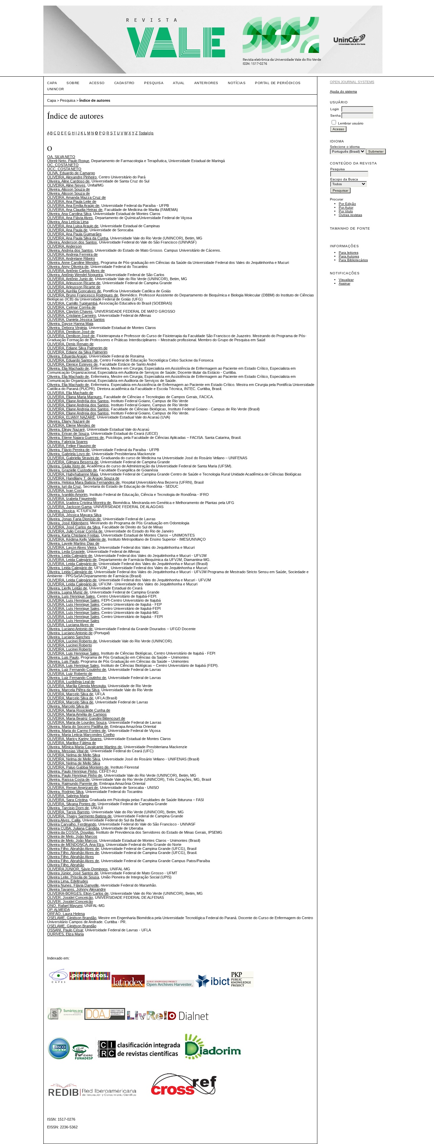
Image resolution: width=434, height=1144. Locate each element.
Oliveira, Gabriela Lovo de (68, 454)
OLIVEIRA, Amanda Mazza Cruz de (76, 197)
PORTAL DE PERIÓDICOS (277, 83)
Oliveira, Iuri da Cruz (64, 486)
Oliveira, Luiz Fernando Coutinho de (76, 669)
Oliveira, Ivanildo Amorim (67, 494)
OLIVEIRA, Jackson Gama (69, 507)
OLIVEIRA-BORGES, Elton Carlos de (77, 893)
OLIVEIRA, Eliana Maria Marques (74, 397)
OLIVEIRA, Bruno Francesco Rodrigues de (82, 295)
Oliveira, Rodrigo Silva (65, 792)
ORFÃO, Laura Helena (66, 914)
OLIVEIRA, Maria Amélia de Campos (77, 714)
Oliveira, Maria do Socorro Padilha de (77, 726)
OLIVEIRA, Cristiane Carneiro (71, 315)
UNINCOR (55, 89)
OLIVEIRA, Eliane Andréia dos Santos (78, 401)
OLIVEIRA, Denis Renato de (70, 344)
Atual (179, 83)
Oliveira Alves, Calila (63, 820)
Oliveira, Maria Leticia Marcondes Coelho (81, 735)
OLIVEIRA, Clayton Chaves (70, 311)
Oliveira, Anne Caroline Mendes (73, 262)
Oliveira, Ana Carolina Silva (69, 214)
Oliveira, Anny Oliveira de (67, 267)
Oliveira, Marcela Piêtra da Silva (73, 690)
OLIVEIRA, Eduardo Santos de (72, 360)
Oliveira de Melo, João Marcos (72, 836)
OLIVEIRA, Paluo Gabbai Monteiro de (77, 767)
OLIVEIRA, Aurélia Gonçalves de (74, 291)
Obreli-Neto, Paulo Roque (68, 161)
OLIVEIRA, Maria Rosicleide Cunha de (78, 710)
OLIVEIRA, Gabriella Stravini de (73, 458)
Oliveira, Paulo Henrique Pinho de (74, 775)
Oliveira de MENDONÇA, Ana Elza (75, 844)
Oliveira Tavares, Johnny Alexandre (76, 889)
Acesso (97, 83)
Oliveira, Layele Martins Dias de (73, 543)
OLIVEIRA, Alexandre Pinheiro (72, 177)
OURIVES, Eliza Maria (65, 934)
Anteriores (206, 83)
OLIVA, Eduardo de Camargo (71, 173)
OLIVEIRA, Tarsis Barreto (68, 812)
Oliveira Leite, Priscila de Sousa (73, 877)
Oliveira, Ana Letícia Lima (67, 222)
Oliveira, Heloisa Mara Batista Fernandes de (83, 482)
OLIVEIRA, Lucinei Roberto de (72, 641)
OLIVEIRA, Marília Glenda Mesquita (76, 686)
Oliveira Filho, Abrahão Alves (70, 857)
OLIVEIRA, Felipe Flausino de (71, 446)
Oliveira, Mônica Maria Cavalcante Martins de (84, 747)
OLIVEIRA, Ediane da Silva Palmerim (77, 352)
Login (334, 109)
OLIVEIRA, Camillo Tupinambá (72, 303)
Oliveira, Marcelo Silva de (68, 706)
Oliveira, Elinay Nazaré (66, 429)
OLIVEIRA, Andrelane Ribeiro (71, 258)
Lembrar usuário (350, 123)
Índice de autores (94, 100)
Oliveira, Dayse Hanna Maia (70, 324)
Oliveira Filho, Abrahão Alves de (73, 849)
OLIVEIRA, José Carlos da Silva (73, 527)
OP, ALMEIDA (58, 910)
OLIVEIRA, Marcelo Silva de (70, 694)
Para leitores (348, 252)
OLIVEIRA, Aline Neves (66, 185)
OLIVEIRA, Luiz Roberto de (69, 674)
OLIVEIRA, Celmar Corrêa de (71, 307)
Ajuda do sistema (343, 91)
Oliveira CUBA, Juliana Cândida (73, 828)
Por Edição (347, 204)
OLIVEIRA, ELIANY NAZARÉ (71, 417)
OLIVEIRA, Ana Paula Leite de (71, 201)
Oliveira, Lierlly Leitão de (67, 588)
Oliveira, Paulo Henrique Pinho (72, 771)
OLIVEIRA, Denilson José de (71, 332)
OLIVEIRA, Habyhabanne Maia (72, 474)
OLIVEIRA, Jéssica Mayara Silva (74, 515)
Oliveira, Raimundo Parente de (72, 783)
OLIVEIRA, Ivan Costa (65, 490)
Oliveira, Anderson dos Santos (72, 242)
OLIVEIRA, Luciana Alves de (70, 625)
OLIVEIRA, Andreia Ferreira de (72, 254)
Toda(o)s (146, 133)
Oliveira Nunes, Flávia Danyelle (73, 885)
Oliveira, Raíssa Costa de (68, 779)
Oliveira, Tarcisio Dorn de (68, 808)
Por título (346, 211)
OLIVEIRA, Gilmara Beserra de (72, 462)
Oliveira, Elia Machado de (68, 368)
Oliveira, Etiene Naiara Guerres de (75, 437)
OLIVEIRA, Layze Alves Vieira (71, 547)
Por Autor (346, 207)
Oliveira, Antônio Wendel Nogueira (75, 275)
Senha (335, 115)
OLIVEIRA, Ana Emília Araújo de (73, 205)
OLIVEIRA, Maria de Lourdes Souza (76, 722)
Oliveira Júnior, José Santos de (72, 873)
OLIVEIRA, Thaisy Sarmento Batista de (79, 816)
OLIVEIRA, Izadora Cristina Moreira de (79, 503)
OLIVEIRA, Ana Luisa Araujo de (72, 226)
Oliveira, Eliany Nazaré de (68, 421)
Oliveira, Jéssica (61, 511)
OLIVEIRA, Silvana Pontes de (71, 804)
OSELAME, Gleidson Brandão (71, 918)
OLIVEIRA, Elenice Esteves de (72, 364)
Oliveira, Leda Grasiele (66, 551)
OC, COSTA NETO (63, 165)
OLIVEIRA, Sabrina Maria (68, 796)
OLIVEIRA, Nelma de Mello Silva (73, 755)
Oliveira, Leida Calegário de (69, 556)
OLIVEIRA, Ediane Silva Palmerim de (77, 348)
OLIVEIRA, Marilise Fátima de (71, 743)
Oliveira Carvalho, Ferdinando (71, 824)
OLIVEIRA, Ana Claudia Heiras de (74, 210)
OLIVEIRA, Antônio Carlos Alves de (76, 271)
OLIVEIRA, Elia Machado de (70, 393)
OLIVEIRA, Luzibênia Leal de (71, 682)
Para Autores (349, 256)
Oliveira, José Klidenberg (67, 523)
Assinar (344, 283)
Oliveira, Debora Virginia (67, 328)
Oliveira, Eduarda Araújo (67, 356)
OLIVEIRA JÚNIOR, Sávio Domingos (77, 869)
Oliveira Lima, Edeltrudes (67, 881)
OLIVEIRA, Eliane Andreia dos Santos (78, 405)
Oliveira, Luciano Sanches (68, 637)
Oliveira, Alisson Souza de (68, 189)
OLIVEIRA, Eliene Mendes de (71, 425)
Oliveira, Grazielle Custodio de (72, 470)
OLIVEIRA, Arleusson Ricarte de (73, 283)
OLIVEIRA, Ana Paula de (67, 230)
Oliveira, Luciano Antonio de (70, 629)
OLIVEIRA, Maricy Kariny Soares (74, 739)
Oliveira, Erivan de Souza (68, 433)
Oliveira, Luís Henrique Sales (71, 596)
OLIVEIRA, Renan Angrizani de (72, 788)
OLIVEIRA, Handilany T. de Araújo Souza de (83, 478)
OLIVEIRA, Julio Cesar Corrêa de (74, 531)
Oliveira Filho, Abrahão (65, 865)
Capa (52, 83)
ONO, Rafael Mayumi (64, 906)
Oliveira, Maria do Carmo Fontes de (76, 731)
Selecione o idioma (345, 147)
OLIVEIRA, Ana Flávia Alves (70, 218)
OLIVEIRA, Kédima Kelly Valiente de (76, 539)
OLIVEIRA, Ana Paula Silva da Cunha (77, 238)
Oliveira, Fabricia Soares (67, 442)
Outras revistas (350, 215)
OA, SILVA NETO (61, 157)
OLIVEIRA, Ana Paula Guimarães (74, 234)
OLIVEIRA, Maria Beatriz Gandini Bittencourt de (86, 718)
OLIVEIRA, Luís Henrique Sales (73, 600)
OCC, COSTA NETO (64, 169)
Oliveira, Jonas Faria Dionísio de (74, 519)
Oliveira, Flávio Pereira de (68, 450)
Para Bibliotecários (353, 260)
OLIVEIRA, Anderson (64, 246)
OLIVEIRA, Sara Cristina (67, 800)
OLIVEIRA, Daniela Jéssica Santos (76, 319)
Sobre (73, 83)
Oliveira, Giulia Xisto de (66, 466)
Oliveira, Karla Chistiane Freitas (73, 535)
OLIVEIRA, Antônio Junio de (70, 279)
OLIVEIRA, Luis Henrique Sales (73, 653)
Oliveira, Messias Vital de (67, 751)
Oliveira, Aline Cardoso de (68, 181)
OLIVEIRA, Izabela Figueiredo (71, 499)
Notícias (236, 83)
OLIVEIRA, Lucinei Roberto (69, 645)
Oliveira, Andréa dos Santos (70, 250)
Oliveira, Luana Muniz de (67, 592)
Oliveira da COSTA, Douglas (70, 832)
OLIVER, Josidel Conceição (70, 897)
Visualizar (346, 280)
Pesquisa (153, 83)
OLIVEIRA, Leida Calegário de (72, 560)
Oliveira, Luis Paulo (63, 657)
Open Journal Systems (352, 82)
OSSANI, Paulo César (65, 930)
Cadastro (124, 83)
